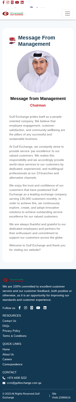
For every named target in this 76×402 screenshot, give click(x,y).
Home (6, 349)
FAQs (6, 326)
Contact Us (9, 320)
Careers (7, 359)
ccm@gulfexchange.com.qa (24, 382)
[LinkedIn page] (44, 308)
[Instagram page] (25, 308)
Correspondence (12, 364)
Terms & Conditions (15, 335)
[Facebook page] (20, 308)
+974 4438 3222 (17, 377)
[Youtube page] (38, 308)
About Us (8, 354)
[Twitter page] (31, 308)
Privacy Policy (11, 330)
